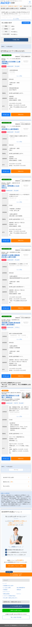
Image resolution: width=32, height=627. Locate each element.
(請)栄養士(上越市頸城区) (10, 129)
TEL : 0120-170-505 (16, 617)
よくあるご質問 (6, 587)
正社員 (3, 190)
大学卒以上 (17, 327)
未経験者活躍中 (10, 66)
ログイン (19, 593)
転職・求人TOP (4, 6)
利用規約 (5, 589)
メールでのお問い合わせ (16, 606)
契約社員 (4, 66)
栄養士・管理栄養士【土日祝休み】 (10, 187)
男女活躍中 (17, 66)
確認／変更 (16, 39)
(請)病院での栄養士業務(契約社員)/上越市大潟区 (11, 256)
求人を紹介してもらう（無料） (16, 565)
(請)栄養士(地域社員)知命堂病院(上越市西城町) (11, 323)
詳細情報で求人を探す (8, 585)
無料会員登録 (6, 593)
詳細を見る (20, 114)
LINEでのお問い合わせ (16, 610)
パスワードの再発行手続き (9, 595)
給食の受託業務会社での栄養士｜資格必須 (10, 396)
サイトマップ (6, 591)
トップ (4, 583)
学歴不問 (16, 403)
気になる (6, 114)
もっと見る (16, 18)
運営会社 (19, 589)
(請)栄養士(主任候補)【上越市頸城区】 (11, 62)
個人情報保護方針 (21, 587)
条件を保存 (26, 22)
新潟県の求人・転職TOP (13, 6)
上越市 (20, 6)
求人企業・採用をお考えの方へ (10, 597)
